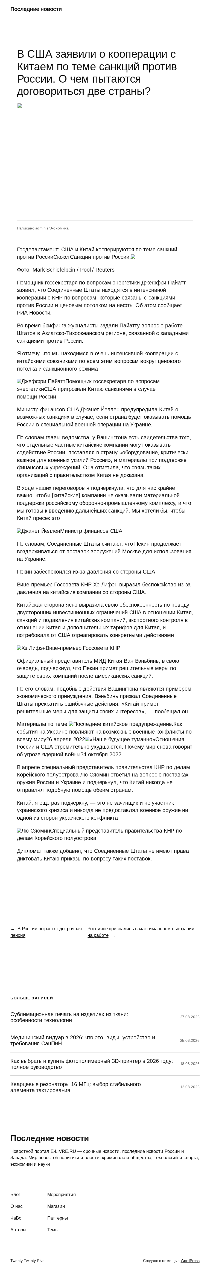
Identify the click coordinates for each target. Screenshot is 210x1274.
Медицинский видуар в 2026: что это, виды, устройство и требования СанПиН (82, 1040)
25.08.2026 (190, 1040)
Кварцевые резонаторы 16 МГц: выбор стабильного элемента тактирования (75, 1087)
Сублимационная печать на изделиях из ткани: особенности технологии (69, 1017)
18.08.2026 (190, 1063)
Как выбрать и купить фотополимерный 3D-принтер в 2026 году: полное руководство (91, 1064)
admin (40, 228)
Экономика (59, 228)
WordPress (190, 1260)
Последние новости (36, 9)
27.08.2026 (190, 1017)
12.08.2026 (190, 1087)
